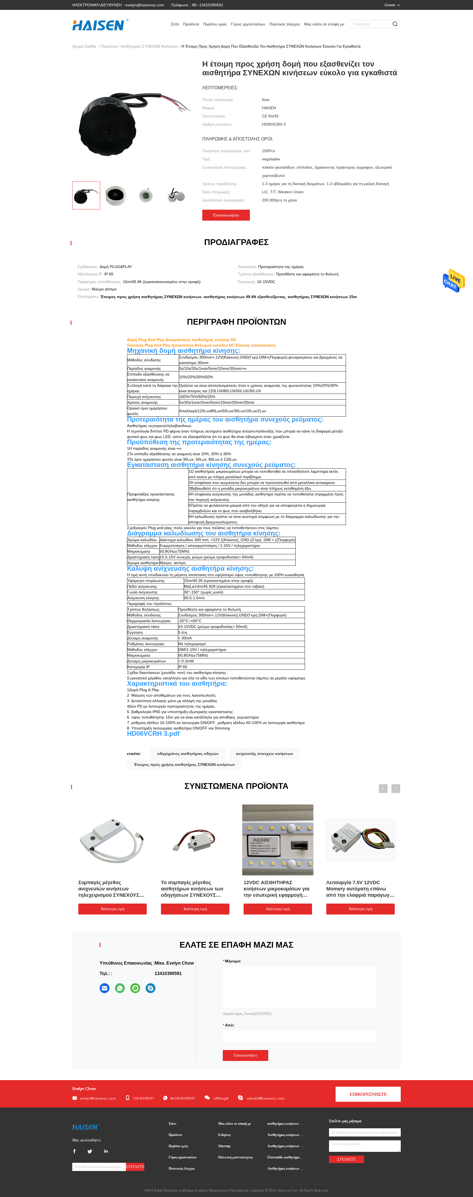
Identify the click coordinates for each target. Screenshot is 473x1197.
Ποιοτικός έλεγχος (284, 24)
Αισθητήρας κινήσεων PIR (285, 1146)
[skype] (150, 988)
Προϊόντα (191, 24)
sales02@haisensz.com (265, 1098)
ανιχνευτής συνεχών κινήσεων (264, 753)
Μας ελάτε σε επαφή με (324, 24)
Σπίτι (175, 24)
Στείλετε (135, 1167)
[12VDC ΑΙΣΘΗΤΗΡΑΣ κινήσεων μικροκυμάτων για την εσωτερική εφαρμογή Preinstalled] (277, 840)
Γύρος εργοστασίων (248, 24)
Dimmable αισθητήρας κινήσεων (285, 1157)
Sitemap (224, 1146)
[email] (104, 988)
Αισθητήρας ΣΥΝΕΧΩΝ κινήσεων (149, 46)
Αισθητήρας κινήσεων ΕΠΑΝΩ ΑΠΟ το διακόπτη (285, 1168)
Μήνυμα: (233, 961)
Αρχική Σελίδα (84, 46)
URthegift (221, 1098)
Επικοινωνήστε (226, 215)
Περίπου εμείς (215, 24)
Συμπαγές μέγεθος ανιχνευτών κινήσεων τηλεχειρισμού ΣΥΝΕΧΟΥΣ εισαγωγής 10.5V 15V (108, 889)
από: (230, 1025)
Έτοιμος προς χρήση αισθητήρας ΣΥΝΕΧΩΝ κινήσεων (184, 764)
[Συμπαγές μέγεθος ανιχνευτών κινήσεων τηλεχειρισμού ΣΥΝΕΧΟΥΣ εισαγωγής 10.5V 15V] (112, 840)
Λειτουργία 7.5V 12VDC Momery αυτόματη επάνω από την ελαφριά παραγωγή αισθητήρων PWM (359, 889)
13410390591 (143, 1098)
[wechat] (135, 988)
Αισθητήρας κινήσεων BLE (285, 1135)
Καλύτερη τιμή (112, 909)
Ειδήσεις (224, 1135)
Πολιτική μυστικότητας (235, 1157)
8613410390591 (182, 1098)
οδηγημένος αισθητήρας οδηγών (187, 753)
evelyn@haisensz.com (144, 5)
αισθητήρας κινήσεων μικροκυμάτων (285, 1124)
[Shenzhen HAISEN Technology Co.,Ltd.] (86, 1126)
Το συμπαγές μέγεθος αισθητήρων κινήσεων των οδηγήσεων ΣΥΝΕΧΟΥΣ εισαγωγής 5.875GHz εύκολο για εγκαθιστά (194, 889)
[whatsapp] (120, 988)
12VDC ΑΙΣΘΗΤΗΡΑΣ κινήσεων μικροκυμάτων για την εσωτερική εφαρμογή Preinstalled (276, 889)
